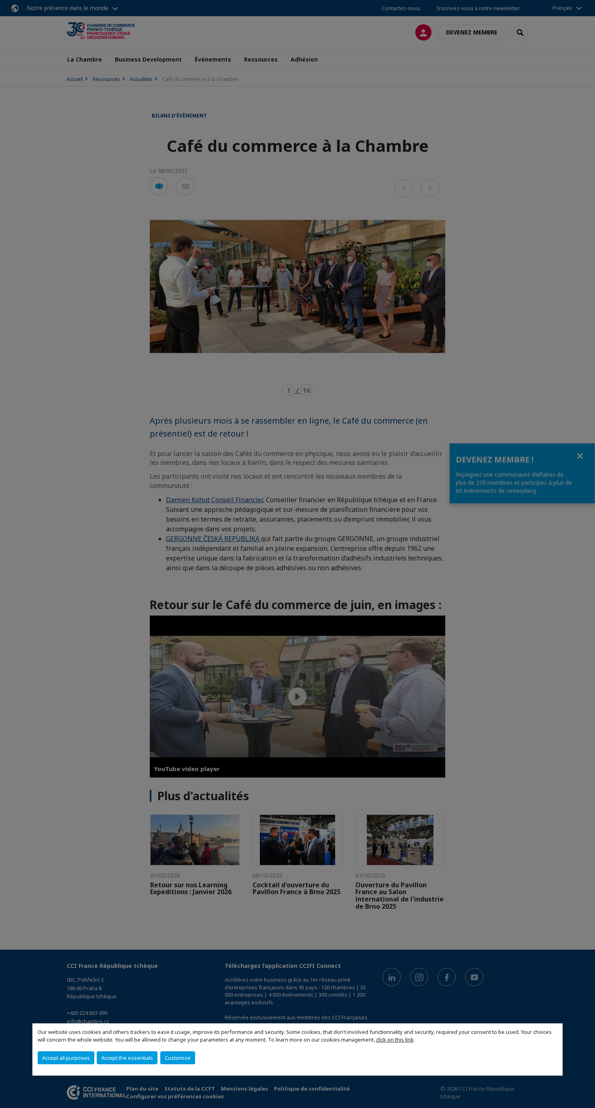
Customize (178, 1057)
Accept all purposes (66, 1057)
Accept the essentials (127, 1057)
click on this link (395, 1039)
